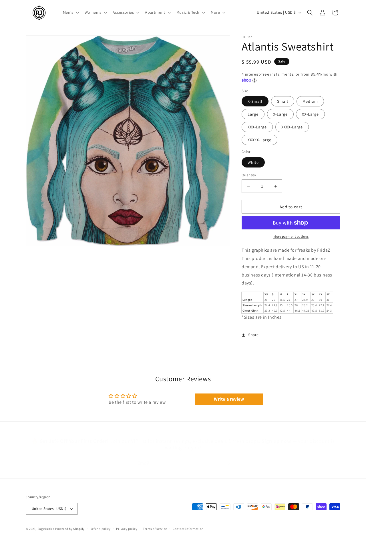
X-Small (255, 101)
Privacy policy (126, 529)
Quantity (249, 175)
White (253, 162)
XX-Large (310, 114)
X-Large (280, 114)
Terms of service (155, 529)
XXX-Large (257, 127)
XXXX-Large (292, 127)
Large (253, 114)
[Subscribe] (228, 457)
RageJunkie (46, 529)
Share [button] (253, 334)
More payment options (291, 236)
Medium (310, 101)
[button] (70, 12)
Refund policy (100, 529)
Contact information (188, 529)
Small (282, 101)
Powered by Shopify (70, 529)
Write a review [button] (229, 399)
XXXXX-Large (259, 139)
